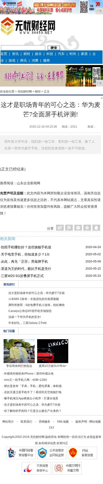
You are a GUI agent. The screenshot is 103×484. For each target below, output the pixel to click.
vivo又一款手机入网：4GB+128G (25, 379)
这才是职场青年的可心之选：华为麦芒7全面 (36, 293)
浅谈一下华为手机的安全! (24, 317)
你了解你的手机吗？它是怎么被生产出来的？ (33, 411)
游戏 (12, 60)
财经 (26, 54)
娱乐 (38, 54)
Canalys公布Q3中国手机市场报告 (30, 311)
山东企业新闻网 (28, 183)
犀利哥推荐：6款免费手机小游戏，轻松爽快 (36, 305)
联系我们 (26, 421)
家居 (84, 54)
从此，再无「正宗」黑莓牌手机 (24, 261)
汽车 (61, 54)
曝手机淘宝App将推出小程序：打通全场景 (31, 398)
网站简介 (8, 421)
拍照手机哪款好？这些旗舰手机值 (26, 247)
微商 (46, 60)
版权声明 (81, 421)
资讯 (15, 54)
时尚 (72, 54)
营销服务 (44, 421)
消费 (35, 60)
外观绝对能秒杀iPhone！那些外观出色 (29, 373)
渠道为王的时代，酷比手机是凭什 (26, 269)
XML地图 (63, 421)
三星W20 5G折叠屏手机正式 (22, 276)
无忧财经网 (24, 91)
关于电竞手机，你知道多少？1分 (25, 254)
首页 (3, 54)
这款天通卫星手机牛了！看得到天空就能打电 (33, 392)
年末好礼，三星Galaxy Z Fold (27, 323)
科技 (49, 54)
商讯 (23, 60)
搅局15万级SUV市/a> (53, 366)
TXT (51, 428)
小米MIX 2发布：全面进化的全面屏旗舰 (33, 299)
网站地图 (95, 421)
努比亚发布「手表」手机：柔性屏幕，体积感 (33, 386)
